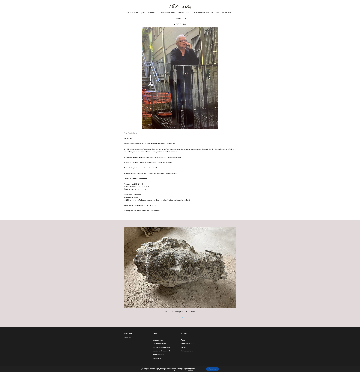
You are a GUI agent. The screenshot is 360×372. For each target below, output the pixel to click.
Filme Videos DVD (187, 344)
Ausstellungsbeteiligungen (161, 347)
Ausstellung (226, 13)
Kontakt (178, 18)
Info (179, 317)
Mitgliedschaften (158, 354)
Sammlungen (157, 358)
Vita (217, 13)
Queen (143, 13)
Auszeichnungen (158, 340)
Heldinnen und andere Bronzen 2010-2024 (174, 13)
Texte (183, 340)
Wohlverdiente (133, 13)
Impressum (127, 337)
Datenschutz (128, 334)
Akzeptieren (212, 369)
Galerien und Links (187, 351)
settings (190, 370)
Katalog (183, 347)
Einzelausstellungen (159, 344)
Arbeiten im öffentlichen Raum (202, 13)
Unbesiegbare (152, 13)
